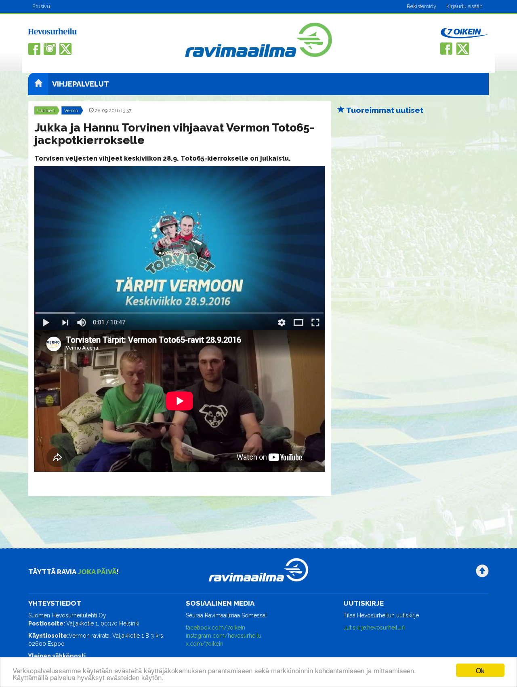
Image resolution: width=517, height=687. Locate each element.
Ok (480, 670)
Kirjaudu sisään (464, 6)
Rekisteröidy (421, 6)
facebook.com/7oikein (215, 627)
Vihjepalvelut (80, 84)
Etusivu (41, 6)
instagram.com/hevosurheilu (223, 635)
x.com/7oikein (204, 643)
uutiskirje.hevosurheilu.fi (374, 627)
